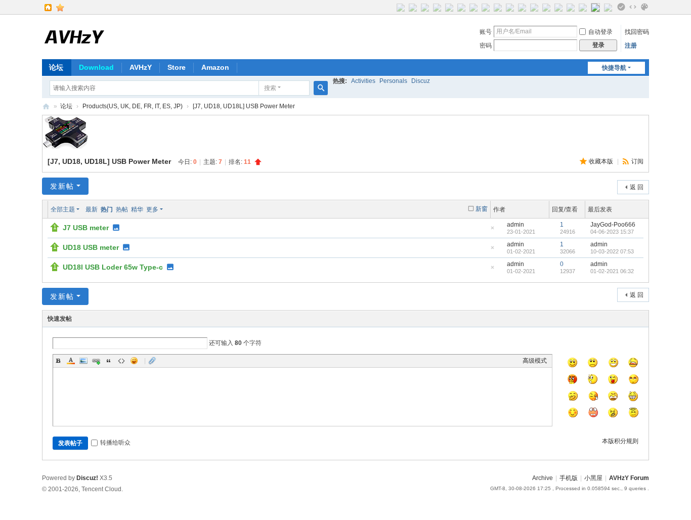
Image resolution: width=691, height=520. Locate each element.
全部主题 (63, 209)
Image (83, 361)
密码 (486, 45)
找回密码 (637, 31)
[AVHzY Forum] (74, 35)
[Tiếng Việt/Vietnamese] (571, 7)
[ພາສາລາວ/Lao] (534, 7)
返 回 (636, 187)
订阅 (637, 161)
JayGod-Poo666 (612, 224)
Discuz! (87, 478)
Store (176, 67)
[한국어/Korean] (486, 7)
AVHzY (140, 67)
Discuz (420, 80)
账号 (486, 31)
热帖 (122, 209)
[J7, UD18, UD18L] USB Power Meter (244, 106)
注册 (631, 45)
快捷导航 (614, 67)
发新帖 (62, 186)
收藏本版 (602, 161)
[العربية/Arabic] (510, 7)
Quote (109, 361)
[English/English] (401, 7)
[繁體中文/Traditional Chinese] (608, 7)
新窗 (482, 208)
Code (121, 361)
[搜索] (321, 88)
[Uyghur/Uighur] (583, 7)
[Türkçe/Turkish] (558, 7)
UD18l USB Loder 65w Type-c (113, 267)
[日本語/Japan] (461, 7)
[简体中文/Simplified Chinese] (595, 7)
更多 (152, 209)
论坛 (56, 67)
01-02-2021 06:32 (612, 271)
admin (515, 224)
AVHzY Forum (46, 106)
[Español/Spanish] (473, 7)
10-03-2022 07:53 (612, 251)
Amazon (215, 67)
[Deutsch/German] (425, 7)
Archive (542, 478)
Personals (393, 80)
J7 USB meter (86, 228)
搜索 (270, 88)
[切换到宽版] (632, 7)
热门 (107, 209)
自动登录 (600, 31)
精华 (137, 209)
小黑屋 (593, 478)
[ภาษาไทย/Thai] (498, 7)
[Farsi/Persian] (522, 7)
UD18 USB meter (91, 247)
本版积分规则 (620, 441)
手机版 (568, 478)
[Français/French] (437, 7)
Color (71, 361)
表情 (134, 361)
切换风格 (644, 7)
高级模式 (535, 360)
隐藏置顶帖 (492, 250)
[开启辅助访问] (621, 7)
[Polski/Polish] (546, 7)
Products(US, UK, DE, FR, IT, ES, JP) (132, 106)
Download (96, 67)
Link (96, 361)
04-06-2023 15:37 (612, 232)
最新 (91, 209)
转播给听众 (115, 442)
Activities (363, 80)
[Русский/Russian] (449, 7)
